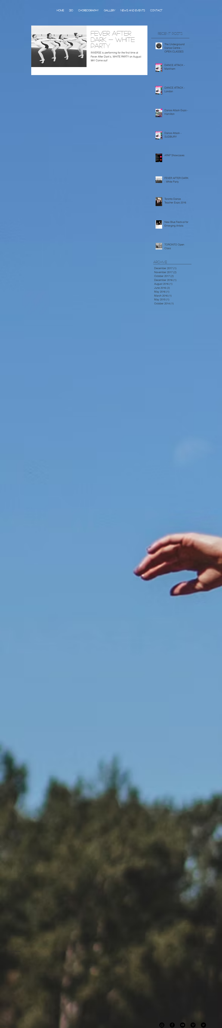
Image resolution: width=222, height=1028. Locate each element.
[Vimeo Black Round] (193, 1025)
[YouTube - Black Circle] (182, 1025)
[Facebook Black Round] (172, 1025)
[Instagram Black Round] (161, 1025)
